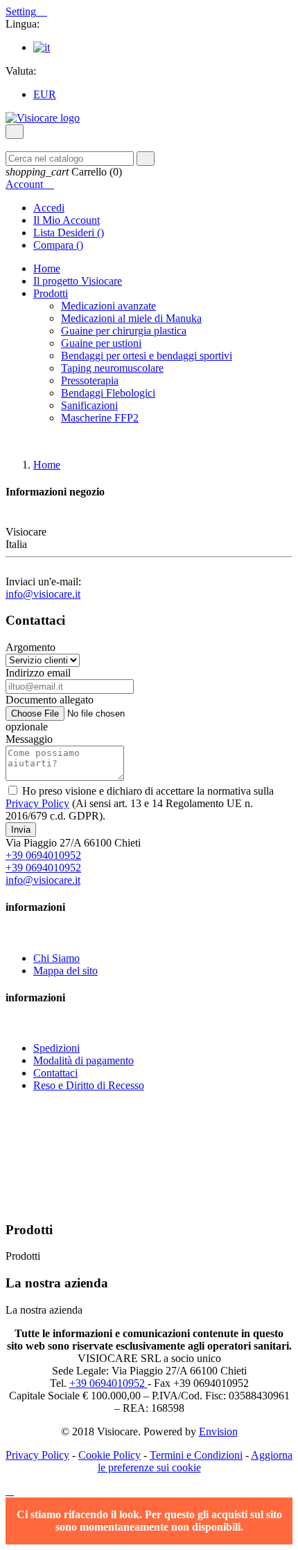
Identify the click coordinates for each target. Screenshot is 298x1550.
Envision (218, 1431)
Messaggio (29, 739)
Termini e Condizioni (196, 1455)
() (68, 232)
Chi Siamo (56, 958)
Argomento (30, 647)
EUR (44, 94)
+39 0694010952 (43, 855)
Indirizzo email (38, 673)
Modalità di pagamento (83, 1060)
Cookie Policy (109, 1455)
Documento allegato (50, 700)
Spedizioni (56, 1048)
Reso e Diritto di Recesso (88, 1085)
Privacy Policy (37, 803)
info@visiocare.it (43, 594)
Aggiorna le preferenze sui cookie (195, 1461)
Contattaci (55, 1073)
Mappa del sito (65, 970)
